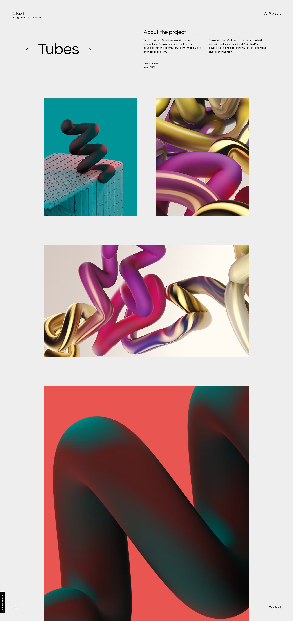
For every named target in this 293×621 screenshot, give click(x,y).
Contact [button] (275, 607)
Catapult (18, 13)
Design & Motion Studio (26, 17)
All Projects (272, 13)
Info (15, 607)
